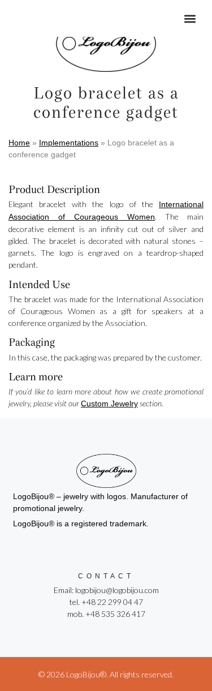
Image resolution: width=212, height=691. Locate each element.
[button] (190, 18)
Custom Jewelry (109, 403)
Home (19, 142)
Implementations (68, 142)
